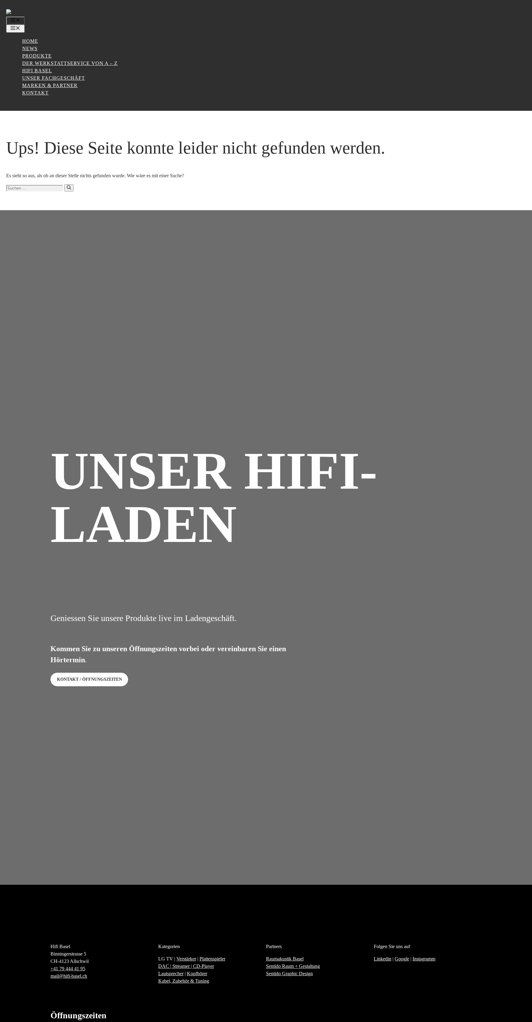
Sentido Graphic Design (289, 973)
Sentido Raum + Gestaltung (293, 966)
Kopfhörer (197, 973)
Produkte (37, 55)
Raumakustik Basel (285, 958)
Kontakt (35, 92)
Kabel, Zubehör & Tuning (183, 981)
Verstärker (186, 958)
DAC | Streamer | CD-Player (186, 966)
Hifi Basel (37, 70)
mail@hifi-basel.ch (68, 976)
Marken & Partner (50, 85)
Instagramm (424, 958)
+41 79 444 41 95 (67, 968)
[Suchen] (69, 187)
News (30, 48)
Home (30, 41)
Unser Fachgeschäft (53, 78)
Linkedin (382, 958)
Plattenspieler (212, 958)
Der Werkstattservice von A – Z (70, 63)
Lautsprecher (170, 973)
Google (402, 958)
